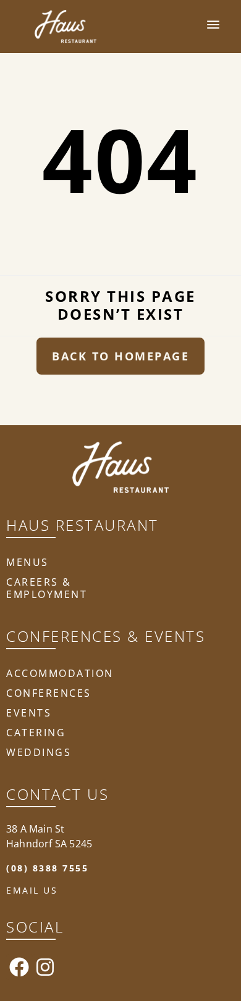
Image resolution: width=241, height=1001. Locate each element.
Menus (27, 562)
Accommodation (60, 673)
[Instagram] (45, 967)
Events (28, 713)
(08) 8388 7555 (47, 868)
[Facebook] (19, 967)
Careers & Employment (46, 588)
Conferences (48, 693)
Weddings (38, 752)
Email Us (31, 890)
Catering (36, 732)
